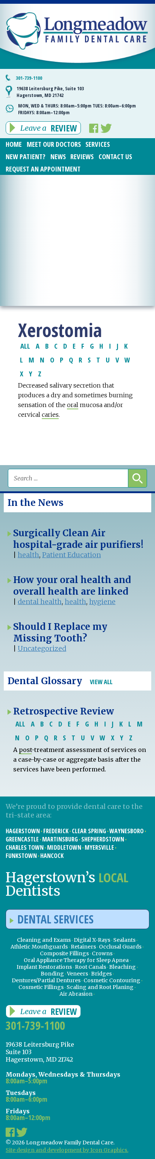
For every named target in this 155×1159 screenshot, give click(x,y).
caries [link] (50, 414)
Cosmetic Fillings (41, 987)
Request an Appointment (43, 168)
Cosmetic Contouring (112, 980)
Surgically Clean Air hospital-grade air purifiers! (78, 538)
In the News (36, 503)
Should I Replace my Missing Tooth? (60, 632)
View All (101, 681)
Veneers (77, 973)
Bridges (101, 973)
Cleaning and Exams (44, 940)
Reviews (82, 156)
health (28, 554)
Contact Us (115, 156)
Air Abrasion (76, 993)
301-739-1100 (29, 78)
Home (14, 144)
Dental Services (55, 919)
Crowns (102, 953)
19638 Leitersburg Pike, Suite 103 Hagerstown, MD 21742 (50, 91)
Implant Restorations (44, 967)
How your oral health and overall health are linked (72, 585)
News (58, 156)
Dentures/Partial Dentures (46, 980)
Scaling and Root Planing (100, 987)
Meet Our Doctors (54, 144)
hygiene (102, 601)
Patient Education (71, 554)
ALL (25, 346)
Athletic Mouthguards (39, 946)
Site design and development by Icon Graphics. (67, 1150)
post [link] (25, 749)
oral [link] (72, 405)
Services (97, 144)
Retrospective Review (63, 711)
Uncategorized (42, 648)
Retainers (83, 946)
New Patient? (26, 156)
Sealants (124, 940)
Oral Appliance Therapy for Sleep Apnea (76, 960)
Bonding (52, 973)
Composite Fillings (64, 953)
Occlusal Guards (120, 946)
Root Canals (90, 967)
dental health (40, 601)
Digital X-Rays (92, 940)
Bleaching (122, 967)
